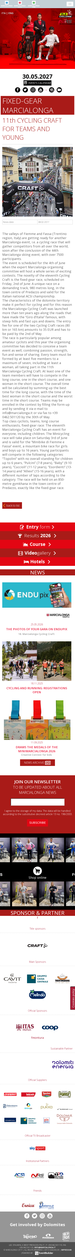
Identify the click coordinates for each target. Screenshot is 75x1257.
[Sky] (37, 1151)
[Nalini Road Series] (65, 22)
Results (37, 535)
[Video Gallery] (59, 89)
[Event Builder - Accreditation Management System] (43, 1253)
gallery (38, 553)
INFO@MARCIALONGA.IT (45, 1247)
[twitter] (25, 89)
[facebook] (17, 89)
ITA (4, 13)
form (38, 527)
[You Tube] (40, 89)
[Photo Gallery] (51, 89)
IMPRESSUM (66, 1250)
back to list (13, 505)
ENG (10, 13)
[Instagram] (33, 89)
